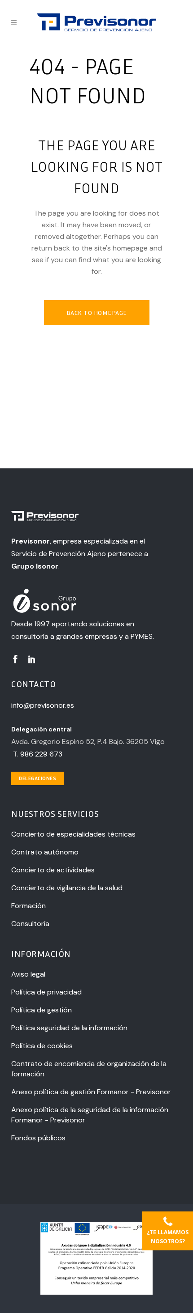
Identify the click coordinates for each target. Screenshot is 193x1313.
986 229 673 (41, 754)
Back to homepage (96, 312)
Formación (28, 905)
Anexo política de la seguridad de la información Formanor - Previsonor (89, 1115)
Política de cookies (42, 1045)
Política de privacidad (46, 992)
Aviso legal (28, 974)
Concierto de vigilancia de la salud (67, 887)
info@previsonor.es (42, 705)
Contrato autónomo (45, 852)
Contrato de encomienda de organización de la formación (89, 1069)
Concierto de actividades (53, 870)
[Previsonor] (88, 517)
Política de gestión (41, 1010)
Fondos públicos (38, 1138)
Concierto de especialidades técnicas (73, 834)
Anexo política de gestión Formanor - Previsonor (91, 1091)
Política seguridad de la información (69, 1028)
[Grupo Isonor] (88, 601)
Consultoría (30, 923)
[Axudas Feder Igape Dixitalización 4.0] (96, 1292)
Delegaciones (37, 778)
